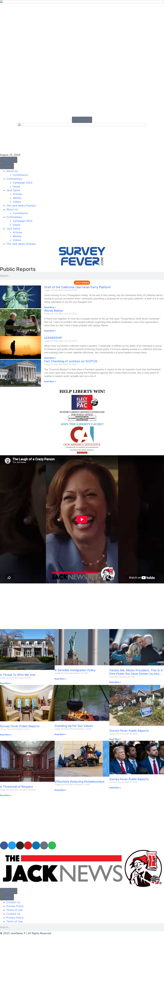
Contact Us (13, 902)
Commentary (14, 178)
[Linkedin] (36, 845)
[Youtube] (28, 845)
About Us (12, 171)
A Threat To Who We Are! (18, 674)
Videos (17, 201)
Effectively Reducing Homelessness (79, 781)
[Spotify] (52, 845)
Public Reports (18, 269)
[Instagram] (20, 845)
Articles (17, 194)
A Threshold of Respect (16, 786)
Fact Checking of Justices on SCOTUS (70, 361)
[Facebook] (4, 845)
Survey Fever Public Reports (20, 726)
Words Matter (53, 310)
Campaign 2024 (22, 182)
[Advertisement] (82, 606)
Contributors (20, 174)
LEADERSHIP (53, 337)
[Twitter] (12, 845)
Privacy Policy (15, 906)
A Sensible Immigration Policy (75, 670)
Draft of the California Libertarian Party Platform (77, 287)
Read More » (50, 307)
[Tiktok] (44, 845)
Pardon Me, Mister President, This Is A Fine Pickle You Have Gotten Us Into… (136, 671)
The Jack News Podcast (21, 205)
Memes (17, 197)
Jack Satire (13, 190)
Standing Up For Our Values (74, 726)
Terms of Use (14, 910)
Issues (16, 186)
